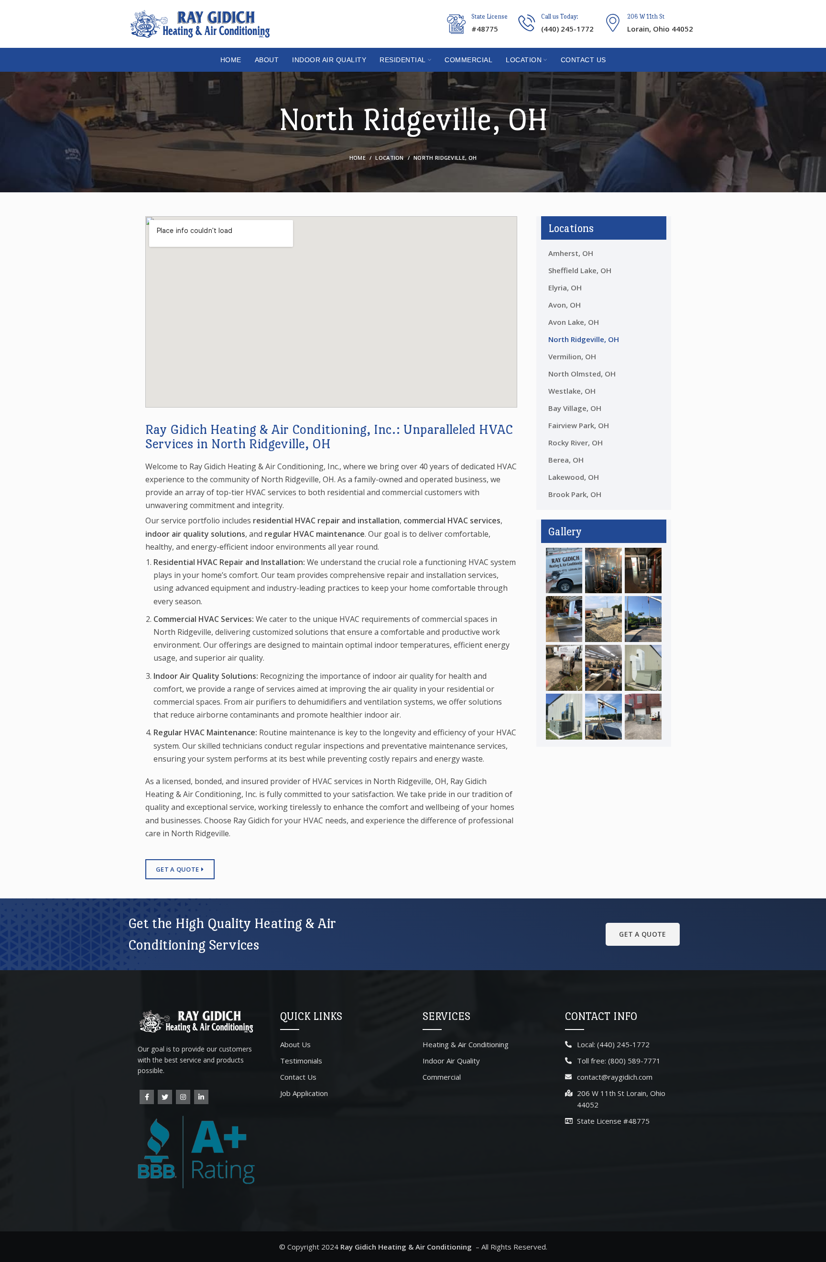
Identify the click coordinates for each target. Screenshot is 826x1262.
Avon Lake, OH (573, 322)
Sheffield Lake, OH (579, 270)
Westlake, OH (572, 391)
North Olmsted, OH (582, 373)
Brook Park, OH (574, 494)
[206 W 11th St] (612, 23)
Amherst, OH (570, 253)
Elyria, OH (565, 287)
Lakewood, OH (573, 477)
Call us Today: (559, 16)
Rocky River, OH (575, 442)
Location (389, 157)
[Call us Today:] (526, 23)
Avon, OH (564, 305)
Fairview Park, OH (578, 425)
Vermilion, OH (572, 356)
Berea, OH (566, 460)
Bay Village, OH (574, 408)
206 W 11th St (645, 16)
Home (357, 157)
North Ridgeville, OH (583, 339)
